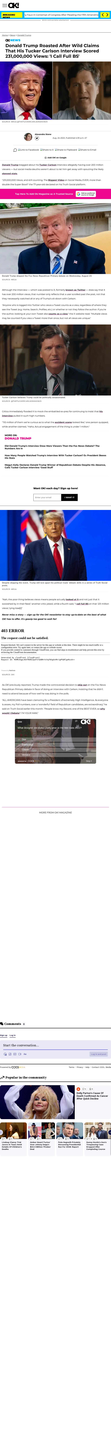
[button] (5, 6)
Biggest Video (56, 180)
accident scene (63, 422)
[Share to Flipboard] (66, 150)
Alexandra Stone (43, 134)
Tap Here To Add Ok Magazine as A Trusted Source (44, 194)
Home (5, 35)
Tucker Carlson (47, 165)
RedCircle (12, 670)
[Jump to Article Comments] (15, 150)
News (12, 35)
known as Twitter (75, 290)
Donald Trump (24, 35)
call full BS (82, 604)
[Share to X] (47, 150)
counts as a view (58, 314)
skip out (82, 685)
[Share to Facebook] (28, 150)
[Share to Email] (87, 150)
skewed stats (9, 173)
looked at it (72, 599)
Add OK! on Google (57, 157)
